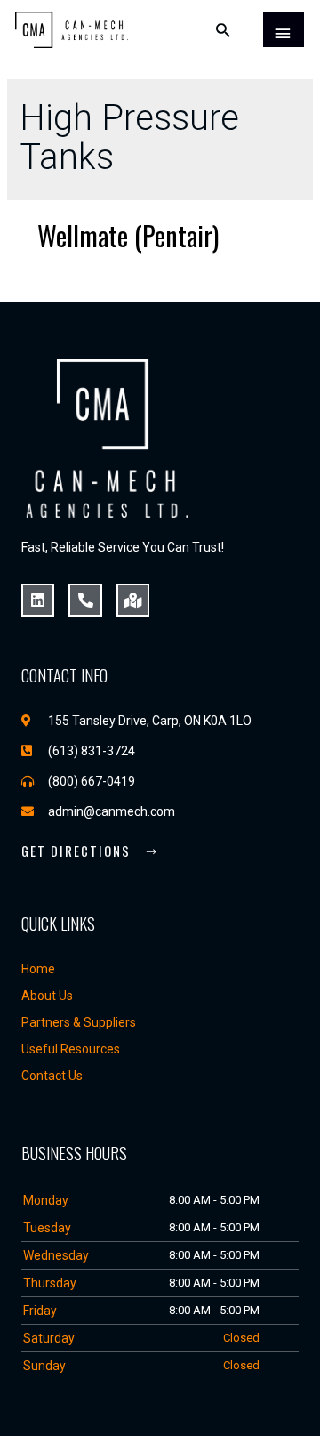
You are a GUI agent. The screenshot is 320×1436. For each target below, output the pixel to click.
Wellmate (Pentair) (128, 235)
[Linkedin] (37, 600)
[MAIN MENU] (283, 30)
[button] (89, 852)
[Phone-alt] (84, 600)
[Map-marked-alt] (132, 600)
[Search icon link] (223, 30)
